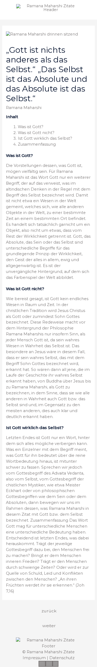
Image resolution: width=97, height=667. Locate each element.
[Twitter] (49, 664)
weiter (49, 625)
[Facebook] (42, 664)
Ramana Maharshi (23, 107)
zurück (49, 610)
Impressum (34, 657)
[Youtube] (55, 664)
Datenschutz (62, 657)
